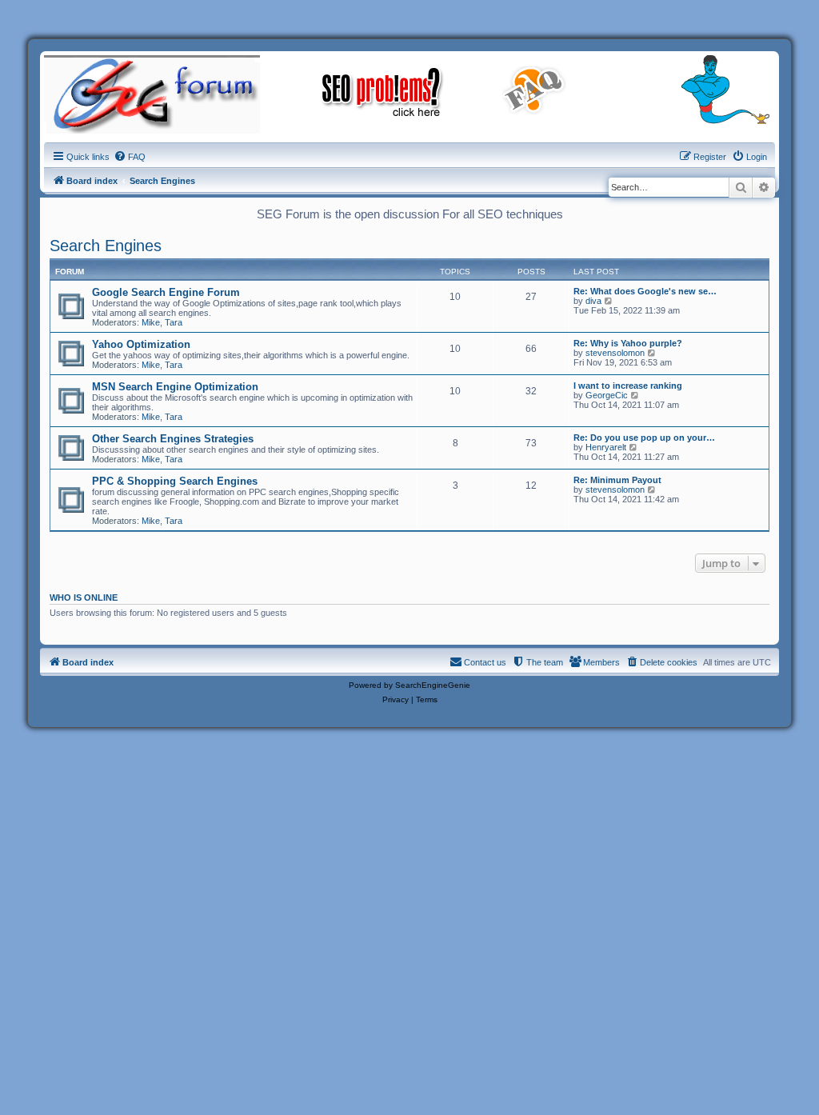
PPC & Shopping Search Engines (175, 481)
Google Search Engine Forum (166, 292)
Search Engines (106, 245)
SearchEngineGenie (432, 685)
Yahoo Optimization (141, 344)
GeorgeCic (606, 395)
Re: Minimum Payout (617, 480)
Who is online (84, 597)
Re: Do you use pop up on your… (644, 437)
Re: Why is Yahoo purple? (627, 343)
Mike (151, 322)
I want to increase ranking (627, 385)
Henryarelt (605, 447)
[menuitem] (130, 156)
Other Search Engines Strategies (173, 439)
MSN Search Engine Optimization (175, 387)
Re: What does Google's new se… (645, 291)
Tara (173, 322)
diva (593, 301)
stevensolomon (615, 353)
